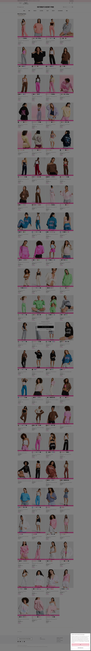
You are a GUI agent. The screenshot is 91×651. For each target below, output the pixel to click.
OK (80, 644)
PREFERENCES (80, 647)
